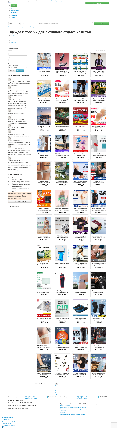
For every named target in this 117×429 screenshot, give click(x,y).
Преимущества (15, 10)
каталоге (25, 178)
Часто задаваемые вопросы (67, 414)
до (9, 57)
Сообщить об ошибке (20, 201)
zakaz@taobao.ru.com (31, 398)
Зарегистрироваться (60, 1)
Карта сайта (63, 410)
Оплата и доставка (16, 14)
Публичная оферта (65, 405)
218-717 (81, 397)
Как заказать (14, 12)
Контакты (13, 20)
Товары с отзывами (13, 27)
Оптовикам (14, 15)
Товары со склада (25, 27)
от (9, 52)
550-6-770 (30, 397)
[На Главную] (15, 3)
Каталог (14, 5)
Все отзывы (20, 171)
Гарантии (62, 412)
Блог (12, 19)
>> (56, 394)
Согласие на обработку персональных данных (73, 407)
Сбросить (12, 70)
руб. (9, 63)
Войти (53, 1)
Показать (19, 70)
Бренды (32, 27)
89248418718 (52, 397)
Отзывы (13, 17)
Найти (101, 24)
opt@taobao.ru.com (81, 398)
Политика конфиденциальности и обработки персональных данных (79, 409)
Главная (13, 8)
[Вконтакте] (3, 427)
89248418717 (103, 397)
